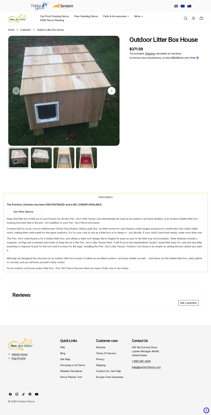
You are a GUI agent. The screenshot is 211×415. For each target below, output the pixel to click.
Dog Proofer (19, 358)
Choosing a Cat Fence (72, 365)
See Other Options (23, 211)
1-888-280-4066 (141, 361)
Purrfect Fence (25, 401)
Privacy (100, 359)
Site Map (65, 359)
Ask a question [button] (188, 302)
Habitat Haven (20, 354)
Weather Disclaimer (71, 371)
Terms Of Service (106, 353)
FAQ (62, 347)
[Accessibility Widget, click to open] (206, 410)
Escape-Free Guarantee (109, 377)
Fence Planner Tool (71, 377)
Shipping (150, 53)
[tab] (105, 197)
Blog (62, 353)
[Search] (185, 18)
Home (11, 30)
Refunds (101, 347)
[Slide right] (112, 91)
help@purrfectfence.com (146, 367)
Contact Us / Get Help (108, 371)
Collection (25, 30)
